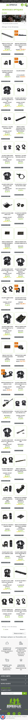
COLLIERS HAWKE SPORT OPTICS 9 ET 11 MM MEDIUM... (7, 186)
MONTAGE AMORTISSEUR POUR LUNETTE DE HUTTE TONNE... (20, 45)
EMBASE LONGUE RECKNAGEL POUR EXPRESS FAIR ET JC (20, 128)
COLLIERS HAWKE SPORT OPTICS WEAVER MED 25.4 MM (7, 100)
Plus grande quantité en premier (14, 23)
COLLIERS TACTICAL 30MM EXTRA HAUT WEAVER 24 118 (7, 582)
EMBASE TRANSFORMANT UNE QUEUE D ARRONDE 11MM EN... (21, 526)
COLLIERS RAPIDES (20, 70)
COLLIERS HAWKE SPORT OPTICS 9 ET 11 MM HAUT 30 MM (7, 442)
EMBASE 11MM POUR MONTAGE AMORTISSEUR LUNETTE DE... (20, 470)
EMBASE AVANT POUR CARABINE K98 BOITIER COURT (7, 357)
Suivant (23, 629)
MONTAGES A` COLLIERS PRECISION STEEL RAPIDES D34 (20, 611)
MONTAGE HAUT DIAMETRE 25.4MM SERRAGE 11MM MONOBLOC (21, 499)
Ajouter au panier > (5, 81)
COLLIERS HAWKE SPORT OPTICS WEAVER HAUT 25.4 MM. (7, 157)
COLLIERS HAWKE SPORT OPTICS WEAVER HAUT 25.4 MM (7, 271)
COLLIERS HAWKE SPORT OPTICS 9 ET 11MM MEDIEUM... (20, 271)
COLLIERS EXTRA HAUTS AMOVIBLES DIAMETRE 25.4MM (7, 72)
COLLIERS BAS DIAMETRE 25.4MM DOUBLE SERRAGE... (20, 215)
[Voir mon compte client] (22, 4)
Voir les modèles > (18, 81)
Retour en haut (19, 633)
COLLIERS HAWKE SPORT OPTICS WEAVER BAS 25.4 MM (20, 384)
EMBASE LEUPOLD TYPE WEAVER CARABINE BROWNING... (7, 45)
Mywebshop (12, 718)
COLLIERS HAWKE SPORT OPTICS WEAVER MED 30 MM (20, 554)
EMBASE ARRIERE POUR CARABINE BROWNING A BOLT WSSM (7, 243)
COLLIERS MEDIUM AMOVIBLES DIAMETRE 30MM (7, 499)
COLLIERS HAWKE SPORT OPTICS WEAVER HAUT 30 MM (7, 328)
